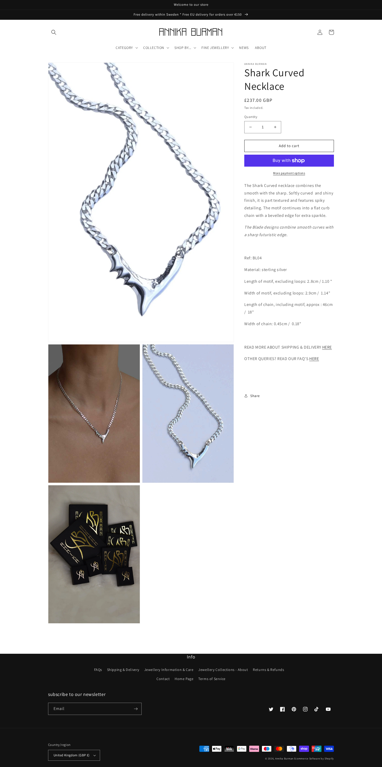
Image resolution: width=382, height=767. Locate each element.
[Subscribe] (135, 709)
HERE (327, 347)
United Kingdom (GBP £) (72, 755)
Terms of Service (212, 678)
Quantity (250, 117)
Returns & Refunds (268, 669)
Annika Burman (284, 758)
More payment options (289, 173)
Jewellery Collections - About (223, 669)
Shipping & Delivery (123, 669)
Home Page (184, 678)
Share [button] (255, 395)
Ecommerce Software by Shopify (314, 758)
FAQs (98, 669)
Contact (163, 678)
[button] (54, 32)
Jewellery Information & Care (169, 669)
